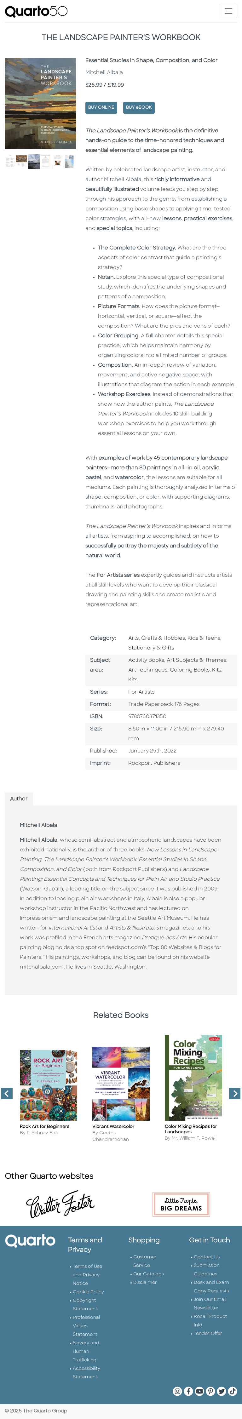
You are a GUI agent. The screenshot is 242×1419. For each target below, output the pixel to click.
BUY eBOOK (139, 108)
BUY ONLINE (101, 108)
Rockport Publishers (154, 763)
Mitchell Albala (38, 825)
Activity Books (146, 660)
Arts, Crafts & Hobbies (156, 638)
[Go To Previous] (4, 1096)
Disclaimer (145, 1282)
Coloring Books (190, 670)
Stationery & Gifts (151, 648)
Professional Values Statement (86, 1326)
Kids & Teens (203, 638)
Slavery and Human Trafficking (86, 1352)
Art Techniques (147, 670)
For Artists (141, 692)
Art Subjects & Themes (196, 660)
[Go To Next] (232, 1096)
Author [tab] (19, 799)
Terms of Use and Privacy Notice (87, 1275)
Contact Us (207, 1257)
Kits (216, 670)
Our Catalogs (148, 1274)
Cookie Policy (88, 1292)
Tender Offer (208, 1333)
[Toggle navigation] (228, 11)
